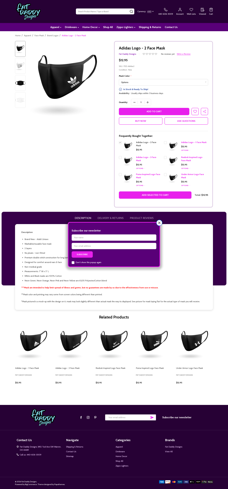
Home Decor (90, 27)
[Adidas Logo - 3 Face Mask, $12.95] (73, 343)
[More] (60, 27)
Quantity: (123, 102)
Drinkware (71, 27)
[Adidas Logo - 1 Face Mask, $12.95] (33, 343)
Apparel (54, 27)
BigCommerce (31, 484)
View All (169, 451)
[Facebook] (81, 417)
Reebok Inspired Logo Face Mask (110, 368)
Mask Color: (125, 76)
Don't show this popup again (88, 262)
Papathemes (59, 484)
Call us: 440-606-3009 (30, 454)
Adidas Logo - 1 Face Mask (193, 142)
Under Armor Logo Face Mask (189, 368)
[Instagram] (88, 417)
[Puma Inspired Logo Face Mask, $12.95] (154, 343)
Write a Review (184, 54)
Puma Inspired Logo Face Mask (150, 368)
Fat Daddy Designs (173, 447)
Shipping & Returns (150, 27)
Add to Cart (154, 111)
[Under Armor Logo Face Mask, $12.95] (194, 343)
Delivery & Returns (111, 218)
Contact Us (171, 27)
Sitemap (70, 456)
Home (18, 35)
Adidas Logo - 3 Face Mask (67, 368)
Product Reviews (141, 218)
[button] (159, 223)
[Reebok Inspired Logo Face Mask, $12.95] (114, 343)
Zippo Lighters (125, 27)
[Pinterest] (95, 417)
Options (185, 150)
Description (83, 218)
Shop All (108, 27)
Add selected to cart (155, 195)
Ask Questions (186, 121)
